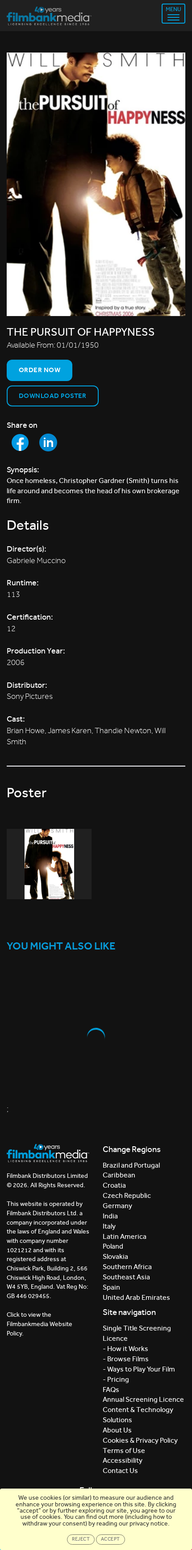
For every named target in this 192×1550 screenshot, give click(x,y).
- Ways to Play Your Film (139, 1369)
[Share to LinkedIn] (48, 442)
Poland (113, 1246)
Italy (109, 1226)
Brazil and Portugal (131, 1165)
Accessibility (122, 1460)
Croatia (114, 1185)
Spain (111, 1287)
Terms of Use (124, 1450)
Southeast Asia (126, 1277)
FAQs (111, 1389)
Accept (110, 1539)
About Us (117, 1430)
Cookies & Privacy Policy (140, 1440)
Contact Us (120, 1470)
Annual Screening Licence (143, 1399)
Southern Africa (127, 1266)
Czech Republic (127, 1195)
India (110, 1216)
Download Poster (53, 396)
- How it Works (125, 1348)
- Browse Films (126, 1359)
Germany (117, 1205)
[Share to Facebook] (20, 442)
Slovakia (115, 1256)
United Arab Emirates (136, 1297)
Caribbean (119, 1175)
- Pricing (116, 1379)
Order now (39, 370)
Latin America (124, 1236)
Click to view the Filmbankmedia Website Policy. (39, 1324)
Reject (81, 1539)
